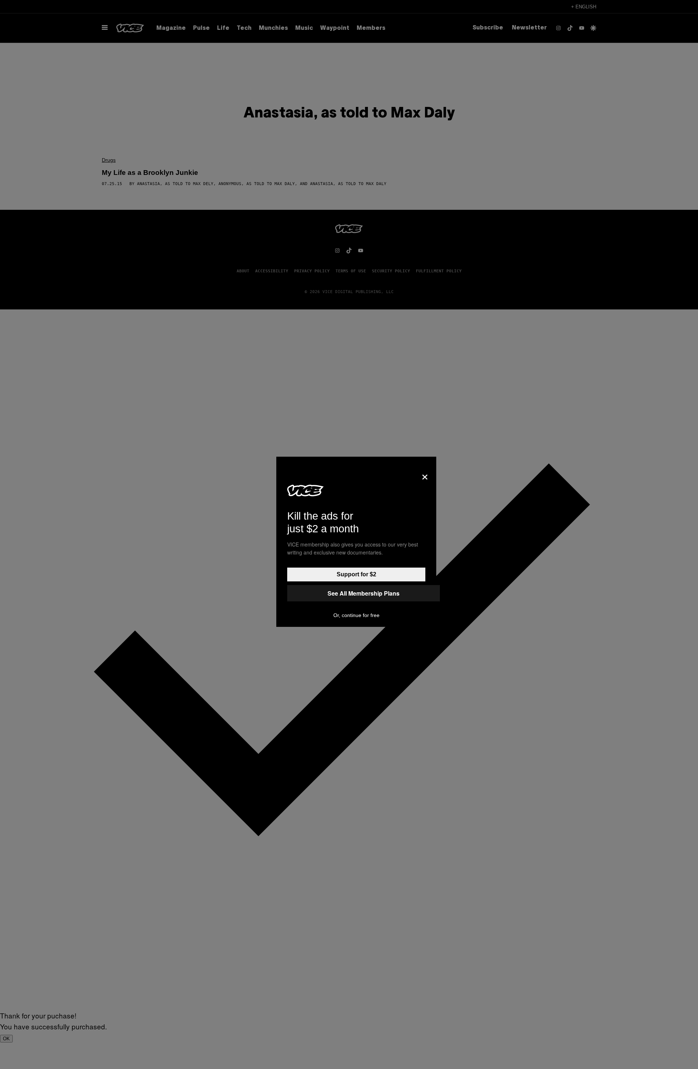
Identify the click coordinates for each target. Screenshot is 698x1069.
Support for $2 (356, 574)
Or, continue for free (356, 615)
